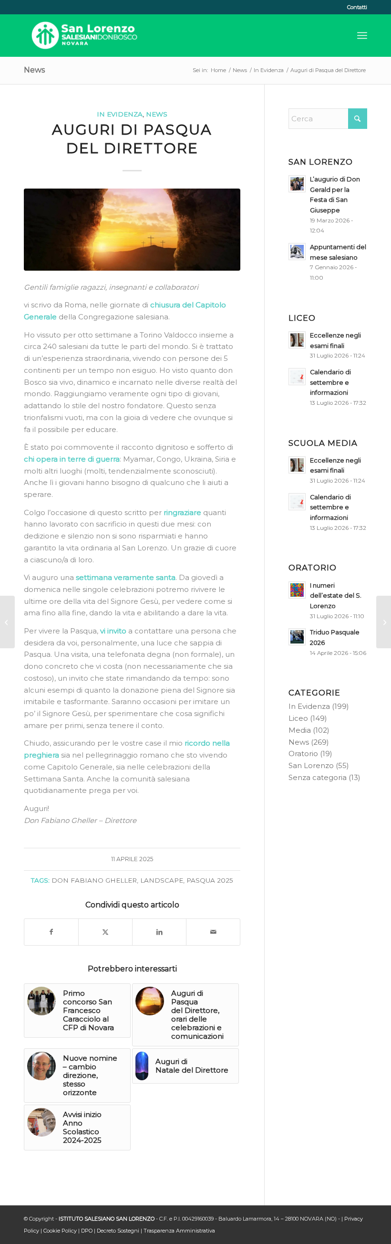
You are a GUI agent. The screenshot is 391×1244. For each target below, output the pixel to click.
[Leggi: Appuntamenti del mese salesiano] (297, 251)
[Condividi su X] (105, 932)
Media (299, 730)
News (34, 69)
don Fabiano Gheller (94, 880)
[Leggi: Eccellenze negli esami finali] (297, 339)
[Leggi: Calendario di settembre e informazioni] (297, 376)
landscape (161, 880)
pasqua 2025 (209, 880)
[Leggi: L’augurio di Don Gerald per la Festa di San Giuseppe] (297, 183)
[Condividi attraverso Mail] (213, 932)
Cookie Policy (60, 1230)
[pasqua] (132, 230)
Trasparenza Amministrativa (179, 1230)
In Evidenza (120, 114)
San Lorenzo (311, 765)
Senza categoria (317, 777)
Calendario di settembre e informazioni (330, 382)
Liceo (298, 718)
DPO (87, 1230)
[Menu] (362, 35)
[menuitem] (354, 7)
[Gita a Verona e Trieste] (383, 622)
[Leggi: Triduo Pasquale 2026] (297, 636)
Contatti (357, 7)
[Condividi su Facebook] (51, 932)
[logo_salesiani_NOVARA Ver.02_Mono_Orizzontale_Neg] (84, 35)
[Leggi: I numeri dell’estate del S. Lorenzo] (297, 590)
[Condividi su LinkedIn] (159, 932)
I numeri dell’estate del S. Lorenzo (335, 596)
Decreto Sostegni (118, 1230)
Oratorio (303, 753)
